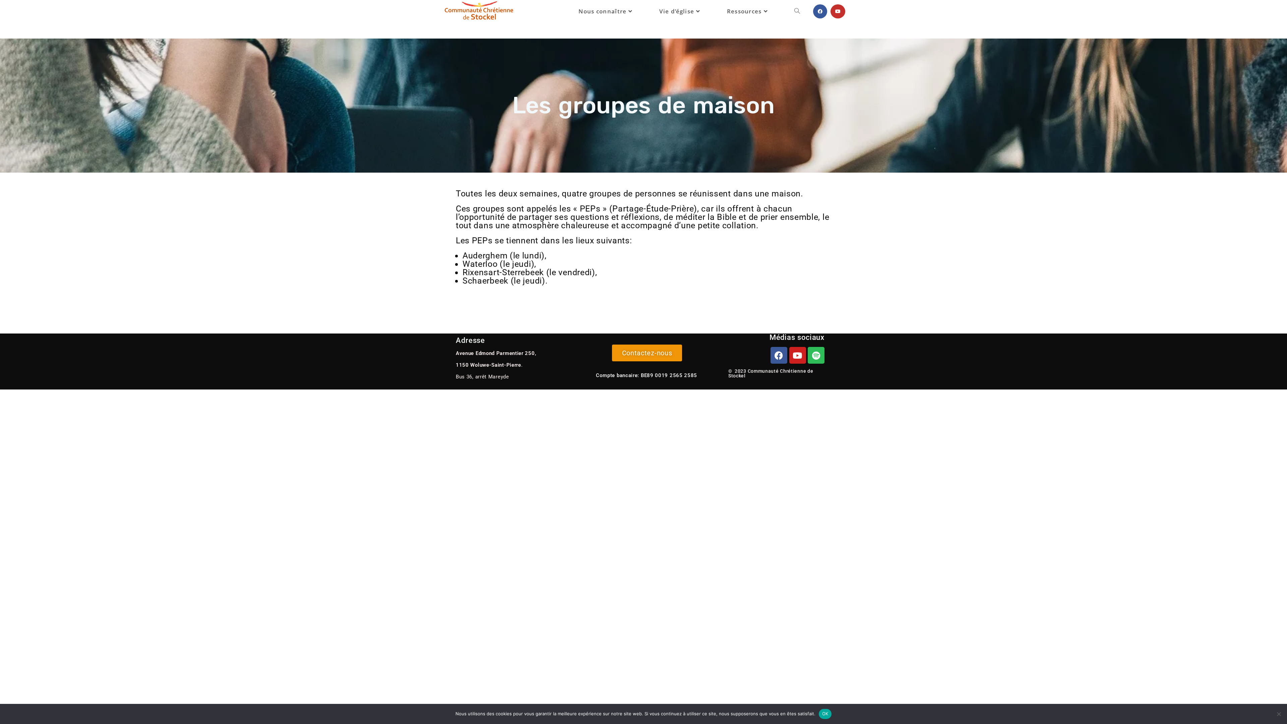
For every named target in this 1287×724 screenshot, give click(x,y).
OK (825, 713)
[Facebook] (779, 355)
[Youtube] (797, 355)
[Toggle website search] (797, 11)
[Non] (1278, 714)
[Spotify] (816, 355)
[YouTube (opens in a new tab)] (838, 11)
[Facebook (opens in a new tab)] (820, 11)
